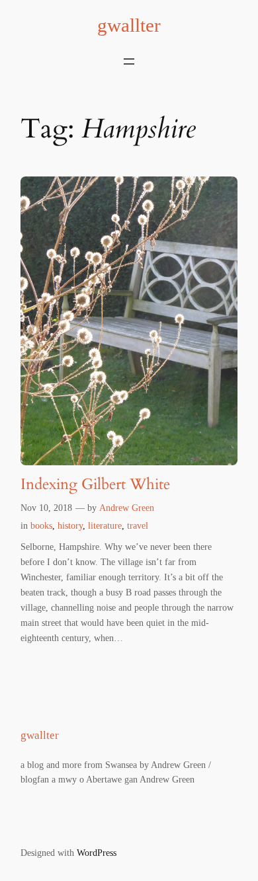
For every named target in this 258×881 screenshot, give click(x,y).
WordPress (96, 852)
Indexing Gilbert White (95, 484)
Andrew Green (126, 507)
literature (105, 525)
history (70, 525)
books (41, 525)
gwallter (129, 25)
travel (137, 525)
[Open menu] (129, 61)
